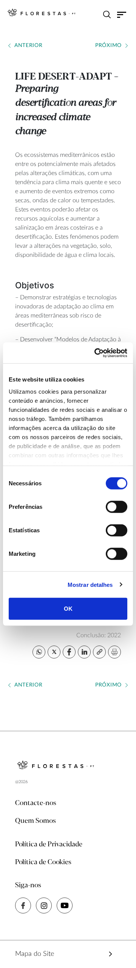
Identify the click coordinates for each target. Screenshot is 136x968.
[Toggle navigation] (122, 14)
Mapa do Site (34, 954)
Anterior (28, 45)
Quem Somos (35, 821)
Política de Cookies (43, 862)
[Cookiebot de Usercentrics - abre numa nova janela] (96, 353)
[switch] (116, 507)
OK (68, 608)
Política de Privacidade (48, 844)
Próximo (108, 45)
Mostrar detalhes (90, 584)
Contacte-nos (35, 803)
